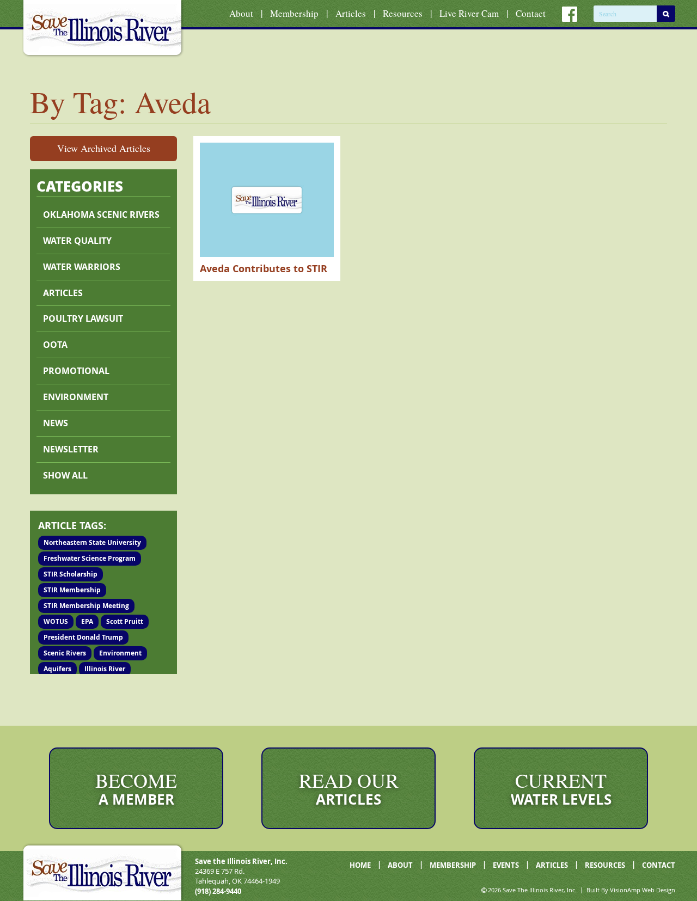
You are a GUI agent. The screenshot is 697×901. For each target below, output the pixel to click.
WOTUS (56, 621)
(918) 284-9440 (218, 891)
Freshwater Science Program (90, 558)
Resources (403, 13)
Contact (531, 13)
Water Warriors (81, 267)
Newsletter (71, 449)
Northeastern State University (92, 542)
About (241, 13)
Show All (65, 475)
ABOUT (400, 865)
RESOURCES (605, 865)
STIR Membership (72, 589)
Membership (294, 13)
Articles (350, 13)
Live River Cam (469, 13)
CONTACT (658, 865)
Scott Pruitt (124, 621)
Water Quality (77, 241)
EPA (87, 621)
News (55, 423)
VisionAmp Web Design (642, 890)
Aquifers (57, 668)
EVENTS (506, 865)
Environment (75, 397)
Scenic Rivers (65, 653)
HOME (360, 865)
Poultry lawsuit (83, 318)
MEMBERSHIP (453, 865)
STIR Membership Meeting (86, 605)
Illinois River (104, 668)
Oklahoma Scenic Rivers (101, 214)
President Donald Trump (83, 637)
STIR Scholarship (70, 574)
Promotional (76, 371)
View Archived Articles (103, 148)
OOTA (55, 345)
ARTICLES (552, 865)
